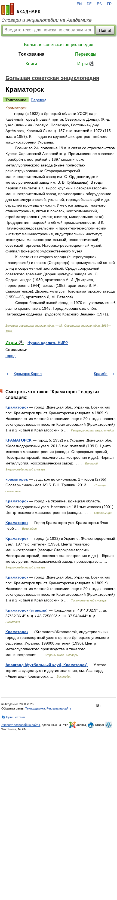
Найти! (105, 30)
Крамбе (100, 373)
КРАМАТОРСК (18, 440)
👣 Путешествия (13, 717)
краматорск (16, 479)
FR (109, 4)
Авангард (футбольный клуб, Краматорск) (46, 665)
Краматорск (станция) (26, 610)
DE (89, 4)
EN (79, 4)
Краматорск (16, 407)
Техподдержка (35, 708)
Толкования (31, 54)
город (10, 355)
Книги (31, 63)
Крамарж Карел (28, 373)
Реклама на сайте (59, 708)
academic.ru (21, 9)
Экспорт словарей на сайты (20, 724)
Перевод (38, 100)
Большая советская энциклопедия (58, 44)
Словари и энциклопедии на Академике (46, 20)
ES (99, 4)
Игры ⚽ (85, 63)
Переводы (85, 54)
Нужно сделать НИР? (47, 343)
